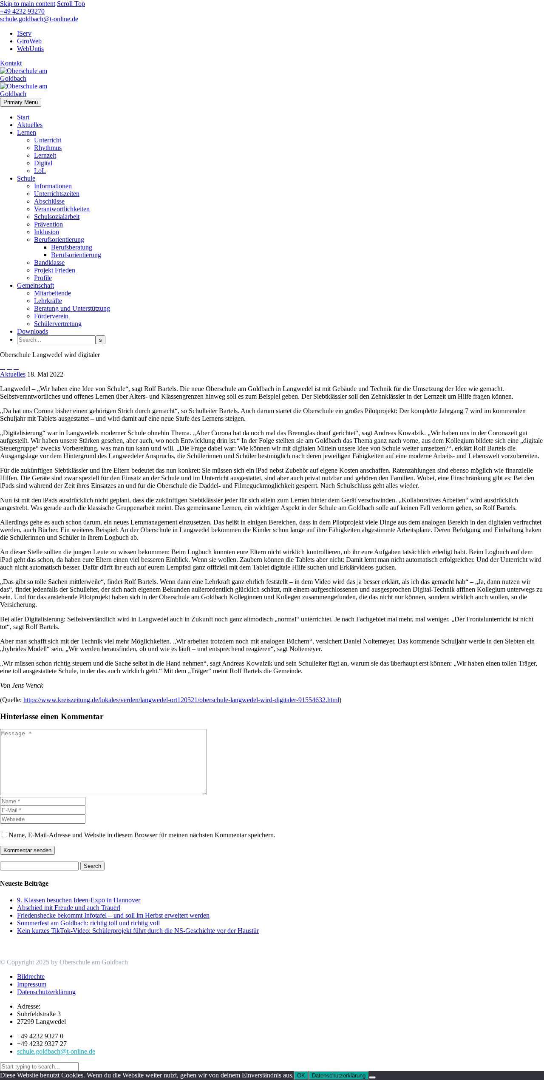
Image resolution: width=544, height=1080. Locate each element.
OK (301, 1075)
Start (23, 117)
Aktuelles (29, 124)
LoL (40, 170)
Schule (26, 178)
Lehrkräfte (48, 300)
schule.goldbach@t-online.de (39, 19)
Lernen (26, 132)
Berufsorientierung (59, 239)
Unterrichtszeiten (56, 193)
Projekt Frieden (54, 270)
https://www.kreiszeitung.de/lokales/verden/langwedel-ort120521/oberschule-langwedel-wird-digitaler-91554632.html (181, 699)
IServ (24, 33)
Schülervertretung (58, 323)
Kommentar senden (27, 850)
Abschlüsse (49, 201)
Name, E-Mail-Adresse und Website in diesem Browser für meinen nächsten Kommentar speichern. (141, 835)
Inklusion (46, 231)
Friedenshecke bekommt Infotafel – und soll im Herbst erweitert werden (113, 915)
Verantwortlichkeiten (62, 209)
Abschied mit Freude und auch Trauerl (68, 907)
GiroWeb (29, 41)
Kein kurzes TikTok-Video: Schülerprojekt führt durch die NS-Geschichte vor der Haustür (138, 930)
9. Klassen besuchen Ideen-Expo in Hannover (78, 900)
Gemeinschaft (35, 285)
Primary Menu (20, 102)
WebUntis (30, 48)
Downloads (32, 331)
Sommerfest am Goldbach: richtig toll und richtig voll (88, 923)
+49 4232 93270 (22, 11)
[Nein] (372, 1077)
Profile (43, 277)
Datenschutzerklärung (339, 1075)
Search (92, 866)
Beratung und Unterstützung (72, 308)
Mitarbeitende (52, 293)
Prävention (48, 224)
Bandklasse (49, 262)
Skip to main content (27, 3)
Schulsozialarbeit (56, 216)
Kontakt (11, 63)
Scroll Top (71, 3)
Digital (43, 163)
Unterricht (47, 140)
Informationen (53, 186)
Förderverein (51, 316)
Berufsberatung (71, 247)
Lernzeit (45, 155)
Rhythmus (48, 147)
